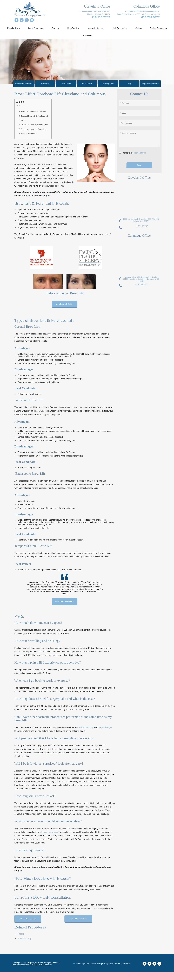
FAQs (23, 120)
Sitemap (79, 964)
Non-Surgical (73, 28)
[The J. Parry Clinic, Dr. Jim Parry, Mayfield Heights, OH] (30, 9)
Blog (129, 84)
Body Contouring (36, 28)
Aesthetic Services (96, 28)
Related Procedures (29, 133)
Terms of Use (140, 153)
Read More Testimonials (64, 601)
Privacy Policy (107, 964)
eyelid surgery (106, 727)
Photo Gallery (66, 84)
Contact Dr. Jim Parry (78, 919)
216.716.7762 (101, 17)
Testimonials (45, 84)
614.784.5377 (150, 17)
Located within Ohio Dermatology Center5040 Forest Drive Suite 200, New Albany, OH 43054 (141, 279)
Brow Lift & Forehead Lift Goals (33, 112)
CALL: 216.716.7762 (27, 919)
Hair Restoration (119, 28)
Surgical (55, 28)
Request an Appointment (150, 84)
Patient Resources (158, 28)
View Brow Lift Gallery (64, 304)
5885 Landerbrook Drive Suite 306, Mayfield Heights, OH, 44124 (141, 220)
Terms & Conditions (123, 964)
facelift (79, 727)
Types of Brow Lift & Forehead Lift (34, 116)
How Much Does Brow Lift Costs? (34, 125)
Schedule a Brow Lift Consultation (34, 129)
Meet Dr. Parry (13, 28)
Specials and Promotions (23, 84)
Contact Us (87, 36)
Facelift (21, 934)
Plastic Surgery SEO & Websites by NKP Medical (32, 965)
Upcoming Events (108, 84)
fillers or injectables (48, 832)
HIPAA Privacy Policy (92, 964)
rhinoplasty (88, 727)
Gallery (138, 28)
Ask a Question (87, 84)
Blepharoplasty (24, 938)
